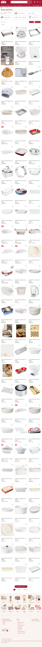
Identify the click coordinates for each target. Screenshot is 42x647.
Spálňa (17, 611)
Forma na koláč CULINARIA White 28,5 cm (23, 140)
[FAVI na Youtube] (7, 630)
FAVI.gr (3, 642)
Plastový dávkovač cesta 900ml (35, 299)
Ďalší (19, 589)
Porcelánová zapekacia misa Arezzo (22, 558)
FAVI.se (32, 640)
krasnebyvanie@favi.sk (8, 620)
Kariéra (4, 623)
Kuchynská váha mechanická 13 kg (8, 41)
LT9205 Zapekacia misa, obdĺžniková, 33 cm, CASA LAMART (26, 160)
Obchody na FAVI (21, 622)
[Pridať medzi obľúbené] (26, 47)
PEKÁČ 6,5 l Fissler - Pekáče (6, 458)
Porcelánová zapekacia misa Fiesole (8, 299)
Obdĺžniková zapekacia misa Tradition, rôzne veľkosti (25, 498)
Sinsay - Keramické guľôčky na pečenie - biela (10, 379)
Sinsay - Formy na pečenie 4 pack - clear (9, 339)
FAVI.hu (22, 640)
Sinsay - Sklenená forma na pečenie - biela (23, 339)
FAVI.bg (40, 640)
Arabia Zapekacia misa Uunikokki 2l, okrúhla (9, 419)
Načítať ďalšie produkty (20, 586)
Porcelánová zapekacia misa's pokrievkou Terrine (24, 478)
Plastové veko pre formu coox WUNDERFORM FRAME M (26, 260)
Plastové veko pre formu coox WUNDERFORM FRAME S (12, 260)
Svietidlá (15, 5)
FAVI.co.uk (36, 640)
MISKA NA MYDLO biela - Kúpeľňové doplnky (23, 538)
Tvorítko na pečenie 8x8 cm (6, 180)
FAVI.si (6, 642)
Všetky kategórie (36, 5)
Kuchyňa (26, 5)
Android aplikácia (37, 620)
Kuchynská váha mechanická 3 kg (21, 41)
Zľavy (38, 611)
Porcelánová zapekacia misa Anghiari (22, 279)
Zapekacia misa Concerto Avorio (35, 498)
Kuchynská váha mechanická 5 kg (21, 61)
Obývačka (10, 611)
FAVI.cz (12, 640)
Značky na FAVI (20, 623)
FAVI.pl (15, 640)
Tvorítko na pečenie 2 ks (20, 399)
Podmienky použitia (21, 631)
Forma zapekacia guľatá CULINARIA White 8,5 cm (24, 299)
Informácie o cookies (21, 633)
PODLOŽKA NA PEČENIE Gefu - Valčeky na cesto (10, 399)
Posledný (25, 589)
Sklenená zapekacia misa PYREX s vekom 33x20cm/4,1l (12, 319)
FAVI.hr (25, 640)
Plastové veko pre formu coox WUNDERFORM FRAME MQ (12, 140)
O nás (19, 620)
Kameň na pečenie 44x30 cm (6, 160)
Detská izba (24, 612)
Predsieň (31, 611)
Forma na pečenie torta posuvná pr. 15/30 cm (23, 180)
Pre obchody (20, 628)
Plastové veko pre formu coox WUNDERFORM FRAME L (26, 419)
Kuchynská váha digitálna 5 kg (7, 101)
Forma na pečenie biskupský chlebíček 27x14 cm (10, 200)
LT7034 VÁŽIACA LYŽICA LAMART (35, 81)
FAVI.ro (19, 640)
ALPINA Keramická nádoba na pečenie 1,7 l (9, 220)
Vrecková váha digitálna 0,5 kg (21, 81)
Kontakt (4, 622)
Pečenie (6, 7)
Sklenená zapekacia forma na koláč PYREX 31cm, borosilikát (26, 200)
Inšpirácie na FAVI (21, 625)
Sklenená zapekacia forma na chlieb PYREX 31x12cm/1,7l (26, 379)
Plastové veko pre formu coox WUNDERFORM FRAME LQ (12, 240)
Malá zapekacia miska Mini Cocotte (8, 558)
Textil (11, 5)
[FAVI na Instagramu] (5, 630)
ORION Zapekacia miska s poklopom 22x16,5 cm (24, 240)
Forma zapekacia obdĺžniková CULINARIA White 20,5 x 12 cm (26, 101)
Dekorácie (7, 5)
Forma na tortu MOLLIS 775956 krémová (9, 538)
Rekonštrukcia (20, 5)
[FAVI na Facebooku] (3, 630)
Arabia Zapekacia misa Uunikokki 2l (8, 438)
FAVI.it (29, 640)
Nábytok (3, 5)
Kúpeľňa (30, 5)
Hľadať (29, 2)
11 (12, 27)
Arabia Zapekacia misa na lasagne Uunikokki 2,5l (24, 220)
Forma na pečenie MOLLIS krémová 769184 (9, 359)
